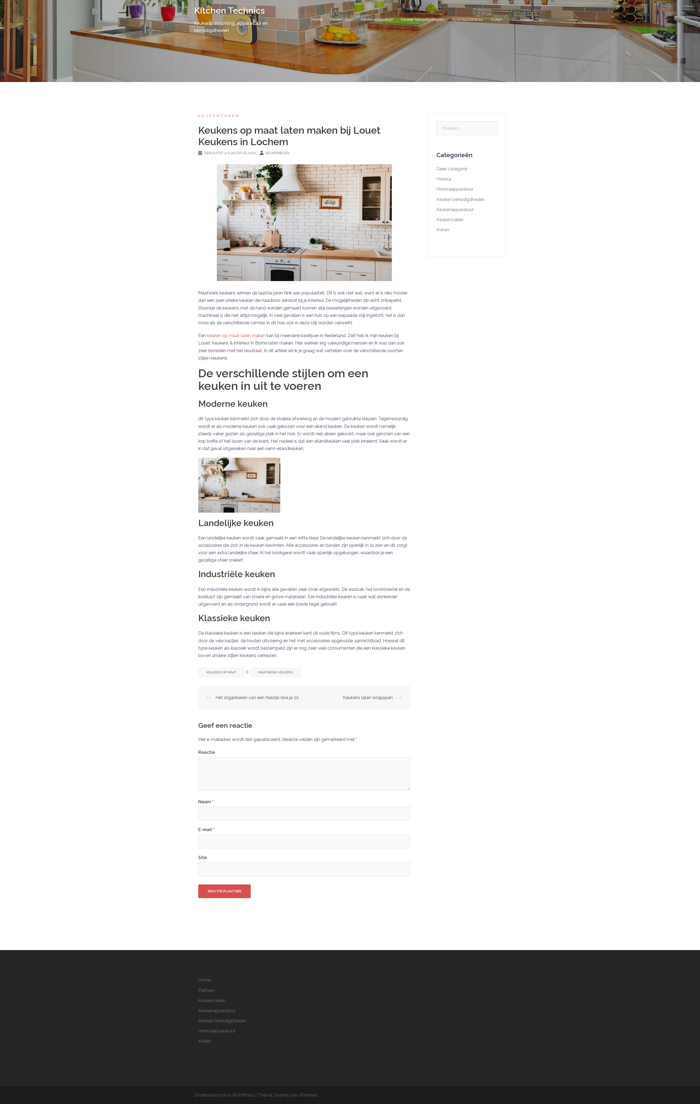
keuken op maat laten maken (236, 335)
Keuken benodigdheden (422, 19)
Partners (206, 990)
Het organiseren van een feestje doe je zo (257, 697)
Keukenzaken (342, 19)
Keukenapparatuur (377, 19)
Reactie (206, 752)
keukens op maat (221, 672)
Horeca (443, 179)
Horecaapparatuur (467, 19)
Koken (496, 19)
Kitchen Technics (229, 10)
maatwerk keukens (275, 672)
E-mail (206, 829)
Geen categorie (451, 168)
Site (202, 857)
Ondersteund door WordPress (224, 1095)
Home (316, 19)
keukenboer (278, 153)
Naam (205, 801)
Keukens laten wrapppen (368, 697)
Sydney (281, 1095)
